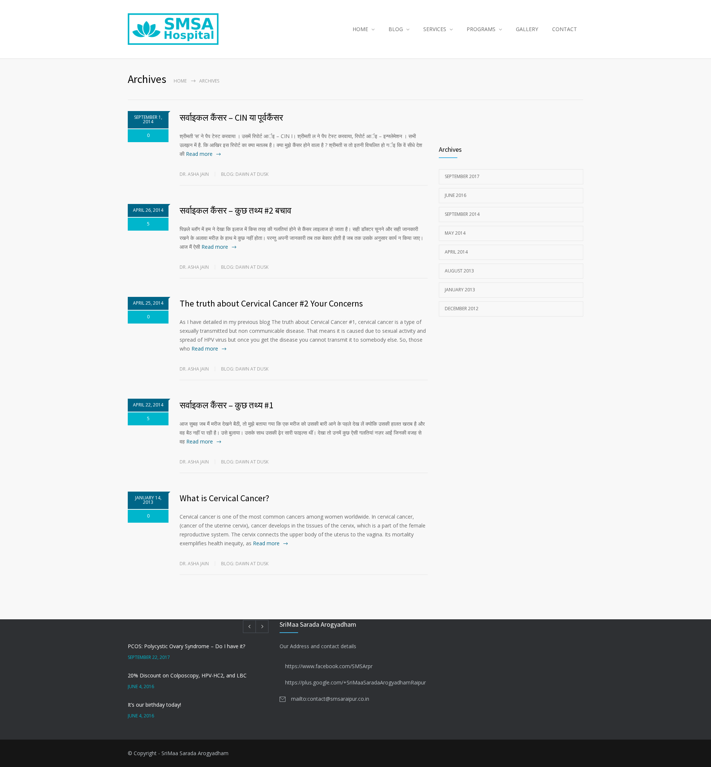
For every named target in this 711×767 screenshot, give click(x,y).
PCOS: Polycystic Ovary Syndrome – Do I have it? (186, 646)
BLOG (395, 29)
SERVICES (434, 29)
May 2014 (455, 233)
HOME (360, 29)
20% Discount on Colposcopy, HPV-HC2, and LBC (187, 675)
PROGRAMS (481, 29)
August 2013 (459, 271)
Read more (199, 153)
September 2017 (462, 176)
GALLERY (527, 29)
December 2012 (461, 308)
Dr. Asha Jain (194, 174)
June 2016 (455, 195)
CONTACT (564, 29)
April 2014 (456, 252)
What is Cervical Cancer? (224, 498)
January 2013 (460, 290)
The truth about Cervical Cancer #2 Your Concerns (271, 303)
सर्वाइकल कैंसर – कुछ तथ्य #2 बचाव (235, 210)
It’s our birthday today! (154, 704)
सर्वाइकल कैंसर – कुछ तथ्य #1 (226, 405)
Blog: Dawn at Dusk (244, 174)
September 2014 (462, 214)
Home (180, 81)
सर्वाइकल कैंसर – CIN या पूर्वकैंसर (231, 117)
